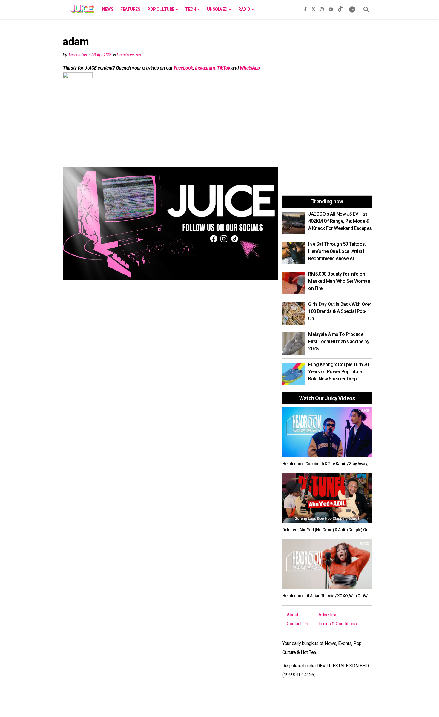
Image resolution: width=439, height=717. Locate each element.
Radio (244, 9)
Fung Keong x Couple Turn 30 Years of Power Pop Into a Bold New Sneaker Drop (338, 372)
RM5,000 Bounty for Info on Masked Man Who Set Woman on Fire (339, 281)
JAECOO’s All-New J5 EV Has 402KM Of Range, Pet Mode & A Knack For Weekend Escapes (340, 221)
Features (130, 9)
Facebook (183, 68)
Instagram (205, 68)
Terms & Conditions (337, 624)
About (292, 615)
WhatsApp (250, 68)
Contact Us (297, 624)
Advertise (327, 615)
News (107, 9)
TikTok (223, 68)
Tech (191, 9)
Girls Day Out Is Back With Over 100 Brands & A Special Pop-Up (339, 311)
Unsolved (217, 9)
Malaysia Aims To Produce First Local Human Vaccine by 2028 (338, 341)
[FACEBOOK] (305, 8)
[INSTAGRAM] (322, 8)
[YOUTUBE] (330, 8)
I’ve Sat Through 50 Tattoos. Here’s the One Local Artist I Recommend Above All (337, 251)
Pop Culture (161, 9)
